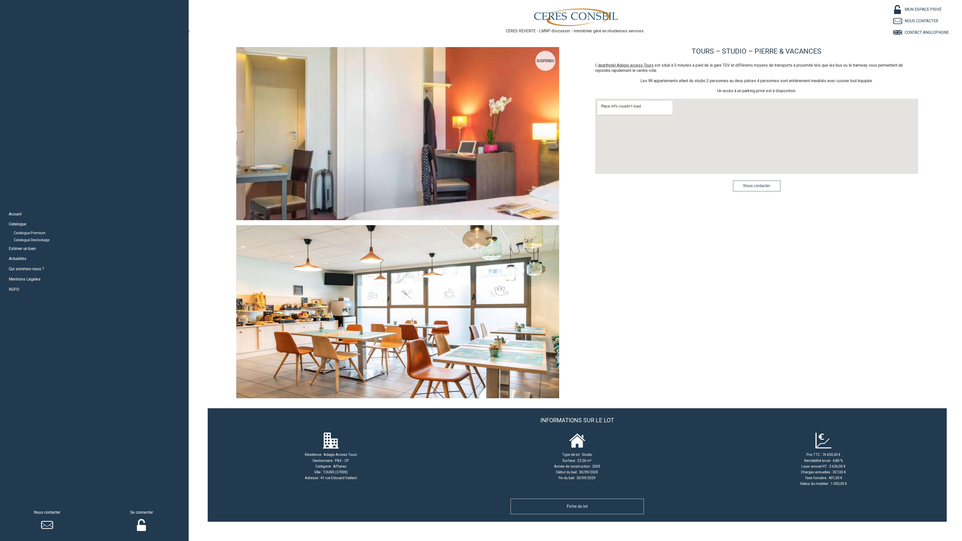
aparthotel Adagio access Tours (626, 65)
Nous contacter (756, 186)
